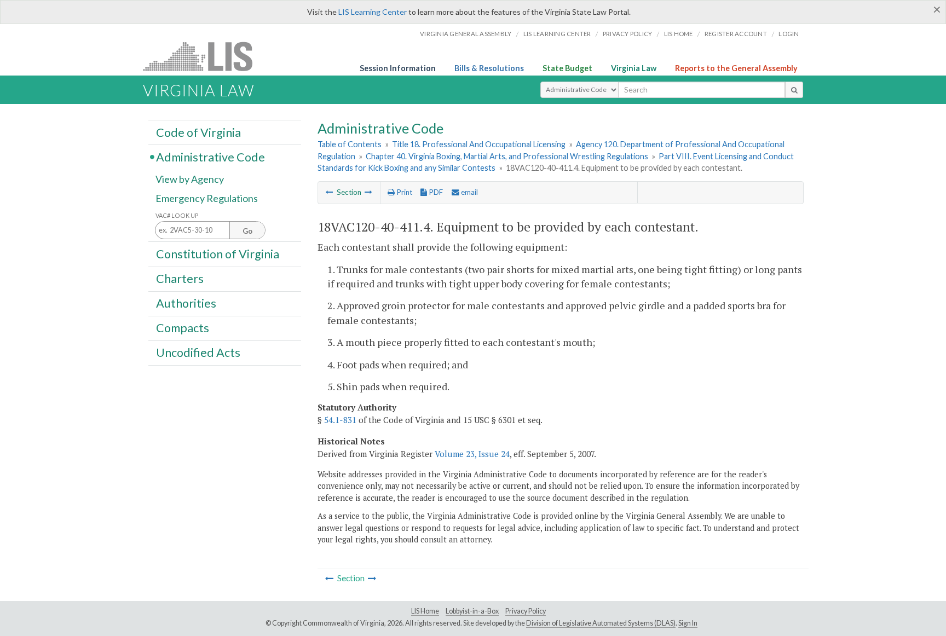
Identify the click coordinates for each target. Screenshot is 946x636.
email (468, 192)
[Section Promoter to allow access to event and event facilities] (329, 192)
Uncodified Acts (198, 352)
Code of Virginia (198, 132)
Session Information (398, 68)
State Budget (567, 68)
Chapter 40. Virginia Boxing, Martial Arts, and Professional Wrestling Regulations (507, 156)
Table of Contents (350, 144)
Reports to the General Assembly (736, 68)
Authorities (186, 303)
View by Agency (189, 179)
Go (247, 231)
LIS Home (425, 611)
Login (788, 33)
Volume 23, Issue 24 (472, 453)
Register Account (736, 33)
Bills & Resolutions (489, 68)
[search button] (794, 90)
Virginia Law (633, 68)
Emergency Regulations (206, 198)
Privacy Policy (628, 33)
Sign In (687, 623)
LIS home (678, 33)
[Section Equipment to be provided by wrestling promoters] (368, 192)
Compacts (182, 328)
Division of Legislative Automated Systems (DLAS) (601, 623)
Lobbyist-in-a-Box (472, 611)
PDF (435, 192)
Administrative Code (210, 156)
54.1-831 (340, 419)
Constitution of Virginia (217, 253)
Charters (180, 278)
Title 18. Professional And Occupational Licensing (479, 144)
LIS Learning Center (372, 11)
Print (403, 192)
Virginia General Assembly (465, 33)
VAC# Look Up (177, 215)
